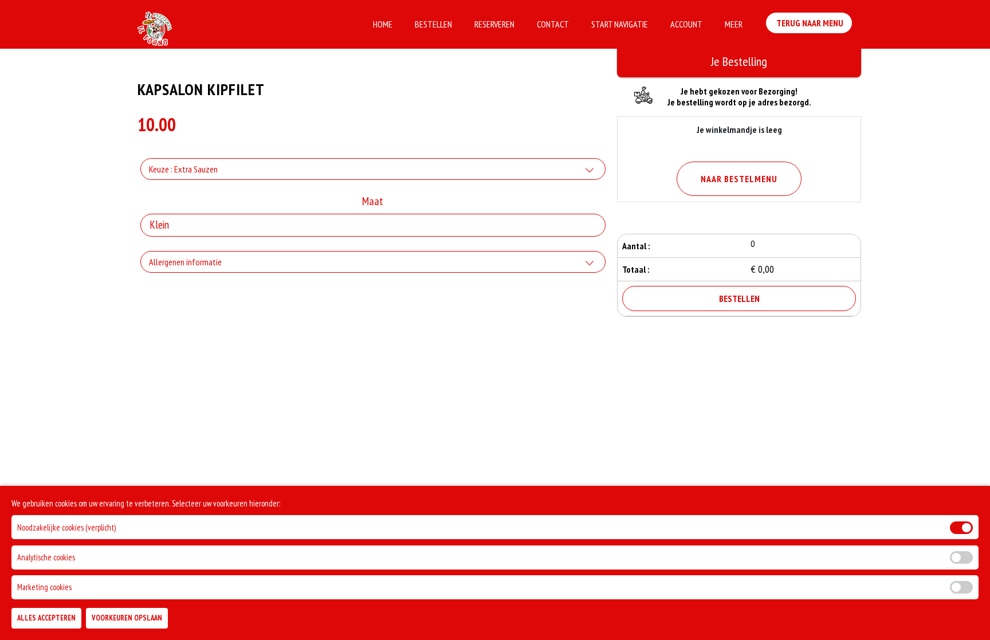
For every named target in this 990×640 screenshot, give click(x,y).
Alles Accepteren (46, 618)
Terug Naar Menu (809, 23)
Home (382, 24)
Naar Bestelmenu (739, 178)
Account (686, 24)
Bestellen (433, 24)
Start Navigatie (619, 24)
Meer (733, 24)
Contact (553, 24)
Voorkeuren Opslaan (127, 618)
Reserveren (494, 24)
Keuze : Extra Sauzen (183, 169)
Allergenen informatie (185, 262)
